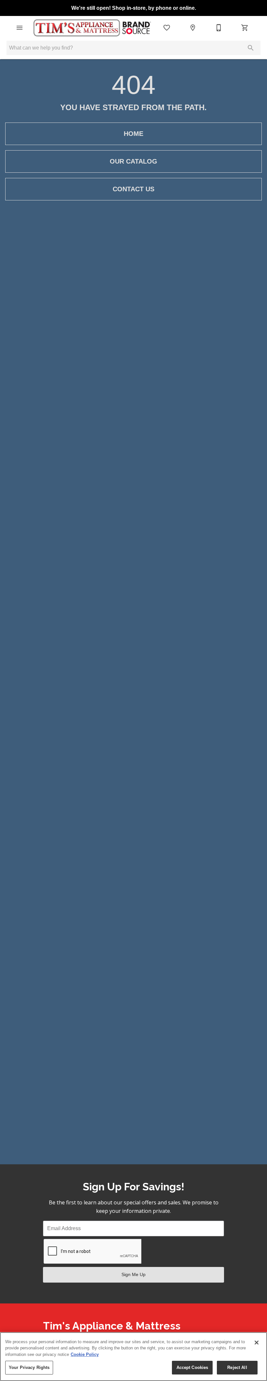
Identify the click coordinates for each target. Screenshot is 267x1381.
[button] (19, 28)
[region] (133, 1356)
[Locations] (193, 28)
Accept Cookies (192, 1367)
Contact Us (133, 189)
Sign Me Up (133, 1274)
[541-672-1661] (219, 28)
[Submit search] (251, 48)
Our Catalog (133, 161)
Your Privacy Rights (29, 1367)
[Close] (256, 1342)
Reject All (237, 1367)
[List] (167, 28)
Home (133, 133)
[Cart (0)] (245, 28)
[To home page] (92, 28)
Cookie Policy (85, 1354)
